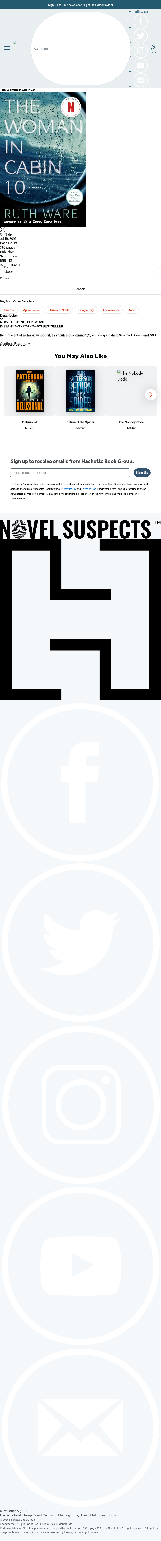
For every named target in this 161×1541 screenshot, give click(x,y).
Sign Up (142, 473)
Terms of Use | (31, 1524)
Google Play (86, 310)
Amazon (9, 310)
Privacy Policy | (49, 1524)
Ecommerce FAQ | (11, 1524)
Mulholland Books (103, 1515)
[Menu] (7, 48)
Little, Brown (80, 1515)
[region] (80, 398)
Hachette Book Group (16, 1515)
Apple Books (31, 310)
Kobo (131, 310)
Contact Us (65, 1524)
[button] (80, 229)
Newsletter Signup (13, 1510)
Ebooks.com (111, 310)
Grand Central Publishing (51, 1515)
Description (9, 316)
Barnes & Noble (59, 310)
